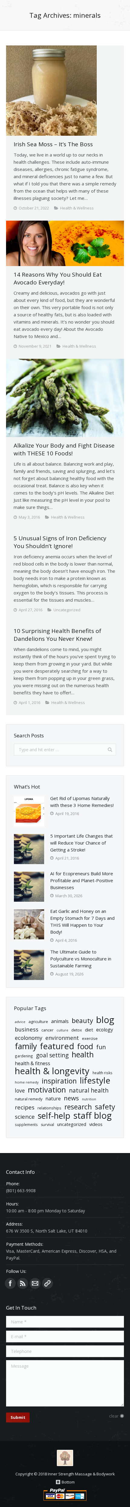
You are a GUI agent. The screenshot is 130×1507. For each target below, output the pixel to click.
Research (78, 1106)
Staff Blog (92, 1115)
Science (25, 1116)
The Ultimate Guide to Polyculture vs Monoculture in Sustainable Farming (80, 959)
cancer (47, 1030)
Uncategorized (71, 1124)
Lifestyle (95, 1080)
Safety (105, 1106)
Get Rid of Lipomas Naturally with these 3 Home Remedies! (82, 801)
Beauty (82, 1020)
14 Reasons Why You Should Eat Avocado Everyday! (58, 278)
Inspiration (59, 1081)
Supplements (26, 1124)
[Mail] (35, 1283)
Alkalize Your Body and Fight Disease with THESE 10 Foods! (64, 449)
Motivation (47, 1089)
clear (114, 1416)
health (83, 1054)
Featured (57, 1046)
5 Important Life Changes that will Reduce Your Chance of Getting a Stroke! (81, 843)
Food (85, 1046)
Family (26, 1046)
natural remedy (28, 1099)
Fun (101, 1046)
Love (20, 1090)
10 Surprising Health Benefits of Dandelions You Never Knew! (57, 635)
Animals (60, 1021)
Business (26, 1029)
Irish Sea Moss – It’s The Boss (53, 144)
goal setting (52, 1055)
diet (89, 1030)
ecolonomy (28, 1037)
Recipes (24, 1107)
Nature (53, 1098)
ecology (104, 1029)
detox (76, 1030)
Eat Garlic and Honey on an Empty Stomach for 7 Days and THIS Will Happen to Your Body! (82, 921)
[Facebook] (10, 1283)
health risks (102, 1072)
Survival (47, 1124)
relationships (49, 1108)
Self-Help (54, 1115)
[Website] (47, 1283)
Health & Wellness (77, 208)
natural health (89, 1090)
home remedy (27, 1082)
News (71, 1098)
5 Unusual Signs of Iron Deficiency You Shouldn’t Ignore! (60, 542)
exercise (90, 1038)
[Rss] (22, 1283)
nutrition (89, 1099)
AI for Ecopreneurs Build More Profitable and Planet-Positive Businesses (81, 880)
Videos (95, 1124)
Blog (105, 1019)
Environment (62, 1037)
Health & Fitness (32, 1063)
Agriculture (38, 1021)
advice (20, 1021)
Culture (62, 1030)
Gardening (24, 1055)
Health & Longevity (52, 1071)
